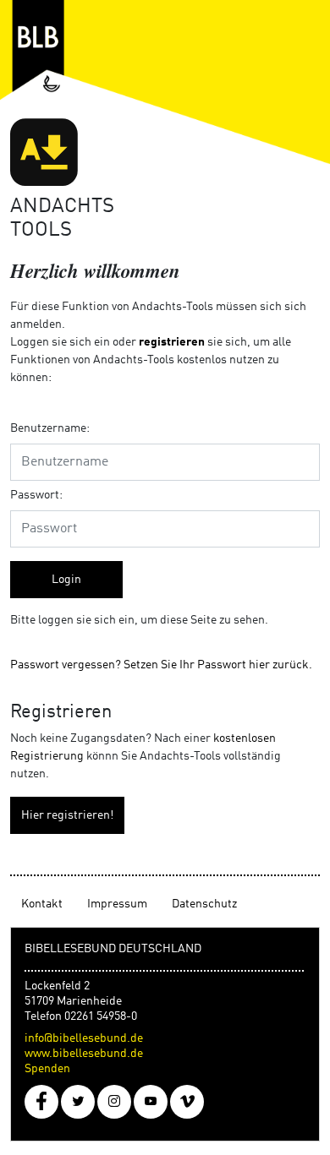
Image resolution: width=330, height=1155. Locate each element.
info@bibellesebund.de (84, 1038)
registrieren (172, 342)
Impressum (117, 904)
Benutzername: (50, 428)
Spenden (47, 1069)
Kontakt (42, 904)
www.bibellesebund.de (84, 1054)
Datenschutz (204, 904)
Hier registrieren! (67, 815)
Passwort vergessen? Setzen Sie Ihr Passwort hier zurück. (161, 665)
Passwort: (36, 495)
